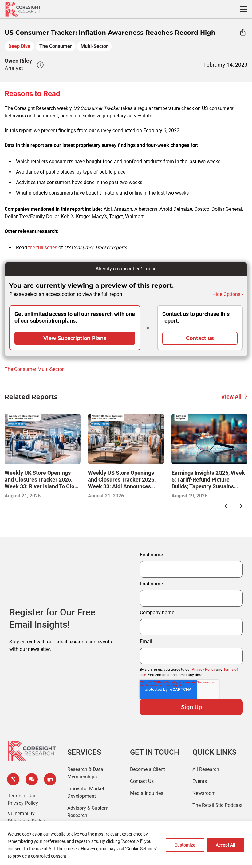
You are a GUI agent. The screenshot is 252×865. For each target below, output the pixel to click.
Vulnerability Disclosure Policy (26, 817)
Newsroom (204, 793)
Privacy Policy (203, 669)
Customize (185, 845)
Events (199, 781)
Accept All (225, 845)
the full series (42, 247)
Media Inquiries (146, 793)
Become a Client (147, 769)
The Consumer (55, 46)
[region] (126, 843)
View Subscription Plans (74, 338)
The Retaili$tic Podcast (217, 805)
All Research (205, 769)
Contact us (200, 338)
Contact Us (142, 781)
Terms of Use (22, 796)
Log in (150, 269)
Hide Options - (227, 294)
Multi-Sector (94, 46)
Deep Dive (19, 46)
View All (231, 396)
